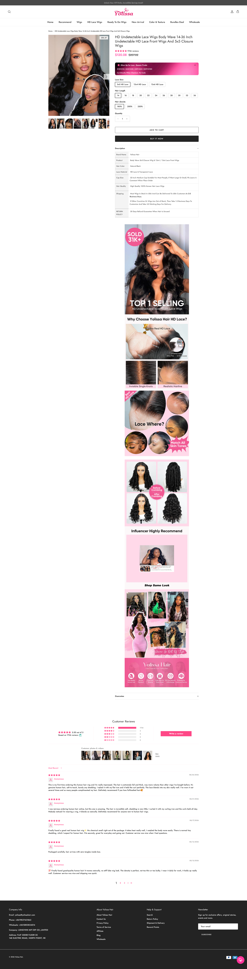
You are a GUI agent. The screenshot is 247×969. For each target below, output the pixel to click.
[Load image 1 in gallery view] (78, 75)
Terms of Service (104, 927)
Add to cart (157, 130)
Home (50, 22)
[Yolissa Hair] (123, 11)
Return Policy (152, 919)
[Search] (9, 11)
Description (120, 148)
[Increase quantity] (127, 119)
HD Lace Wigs (94, 22)
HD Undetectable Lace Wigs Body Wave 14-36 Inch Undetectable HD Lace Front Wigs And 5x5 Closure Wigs (92, 31)
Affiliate (100, 931)
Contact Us (101, 919)
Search (150, 915)
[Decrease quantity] (117, 119)
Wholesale (194, 22)
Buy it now (156, 138)
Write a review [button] (176, 733)
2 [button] (120, 883)
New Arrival (138, 22)
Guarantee (119, 696)
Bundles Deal (177, 22)
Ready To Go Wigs (116, 22)
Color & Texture (157, 22)
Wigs (79, 22)
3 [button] (124, 883)
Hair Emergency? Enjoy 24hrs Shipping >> (123, 3)
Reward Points (153, 927)
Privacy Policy (102, 923)
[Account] (232, 11)
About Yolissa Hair (104, 915)
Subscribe (206, 934)
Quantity (118, 113)
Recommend (65, 22)
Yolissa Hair (19, 957)
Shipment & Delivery (156, 923)
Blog (98, 935)
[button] (121, 51)
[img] (54, 775)
